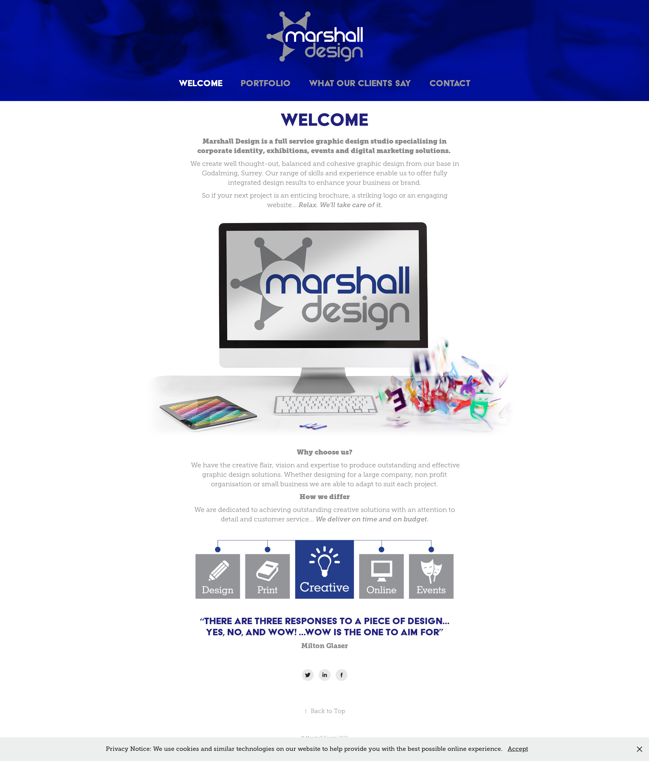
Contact (450, 83)
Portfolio (266, 83)
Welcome (200, 83)
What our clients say (360, 83)
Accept (518, 748)
